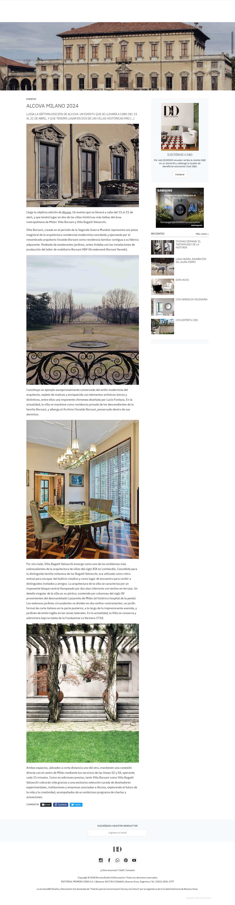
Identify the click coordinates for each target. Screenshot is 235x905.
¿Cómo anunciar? (109, 870)
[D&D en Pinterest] (125, 860)
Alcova (66, 212)
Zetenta (207, 898)
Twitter (77, 805)
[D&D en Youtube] (134, 860)
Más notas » (202, 234)
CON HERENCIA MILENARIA (192, 299)
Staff (121, 870)
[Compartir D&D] (117, 860)
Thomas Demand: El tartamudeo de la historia (188, 244)
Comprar (180, 174)
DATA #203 (182, 280)
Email (47, 805)
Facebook (62, 805)
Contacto (130, 870)
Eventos (31, 99)
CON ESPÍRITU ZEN (187, 320)
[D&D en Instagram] (100, 860)
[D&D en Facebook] (109, 860)
